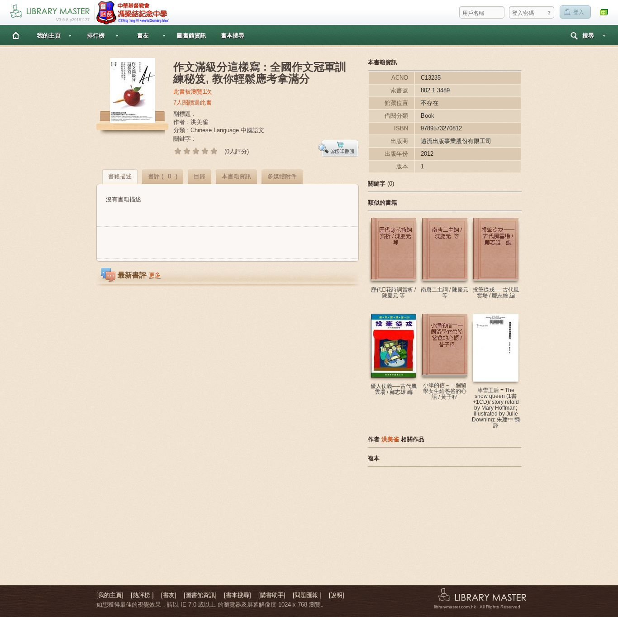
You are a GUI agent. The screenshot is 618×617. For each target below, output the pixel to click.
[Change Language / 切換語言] (604, 12)
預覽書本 (338, 148)
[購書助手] (271, 595)
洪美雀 (390, 439)
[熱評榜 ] (142, 595)
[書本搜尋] (237, 595)
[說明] (336, 595)
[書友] (168, 595)
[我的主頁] (110, 595)
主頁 (15, 35)
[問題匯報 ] (307, 595)
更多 (155, 275)
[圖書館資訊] (200, 595)
